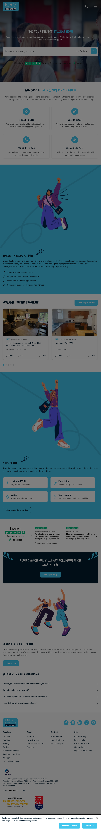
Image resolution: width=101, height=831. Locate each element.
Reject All (89, 826)
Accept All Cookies (69, 826)
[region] (50, 822)
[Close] (97, 818)
